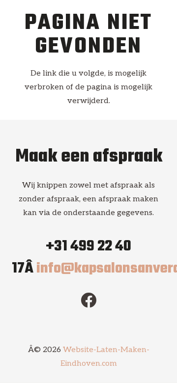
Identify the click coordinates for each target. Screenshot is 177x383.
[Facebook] (88, 300)
